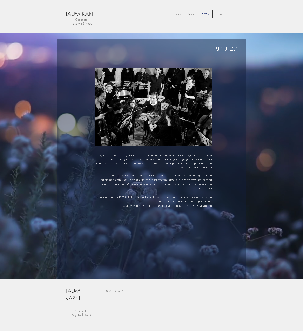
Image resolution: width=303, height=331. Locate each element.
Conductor (81, 19)
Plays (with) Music (81, 315)
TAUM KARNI (81, 14)
